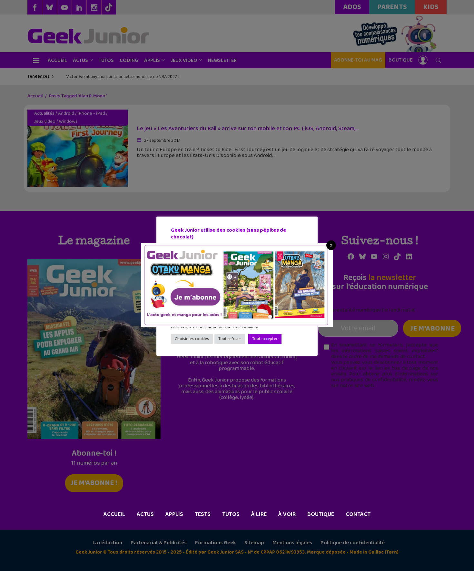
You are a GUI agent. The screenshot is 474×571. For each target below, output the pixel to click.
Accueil (114, 514)
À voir (287, 514)
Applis (174, 514)
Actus (145, 514)
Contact (358, 514)
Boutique (320, 514)
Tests (203, 514)
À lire (259, 514)
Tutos (231, 514)
